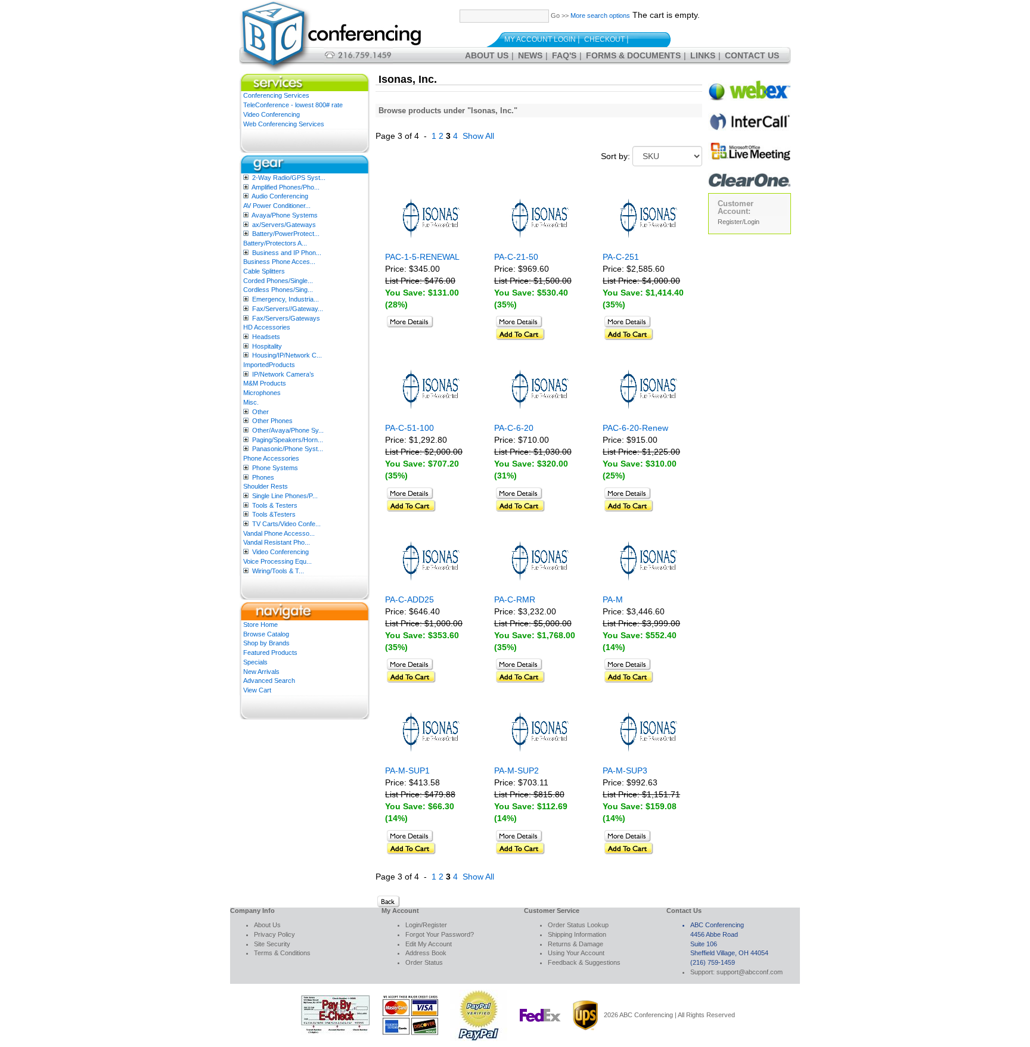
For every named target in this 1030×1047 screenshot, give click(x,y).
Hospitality (267, 346)
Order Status (424, 962)
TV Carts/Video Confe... (286, 523)
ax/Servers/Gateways (284, 224)
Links (702, 55)
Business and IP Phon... (286, 252)
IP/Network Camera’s (283, 374)
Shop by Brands (266, 643)
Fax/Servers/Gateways (286, 318)
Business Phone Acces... (279, 261)
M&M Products (264, 383)
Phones (263, 477)
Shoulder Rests (265, 486)
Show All (478, 136)
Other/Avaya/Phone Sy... (288, 430)
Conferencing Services (276, 95)
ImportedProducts (269, 364)
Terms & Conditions (282, 952)
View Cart (257, 690)
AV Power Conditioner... (277, 205)
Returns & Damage (575, 943)
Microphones (262, 392)
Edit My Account (428, 943)
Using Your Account (576, 952)
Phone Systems (275, 467)
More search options (600, 15)
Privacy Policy (274, 934)
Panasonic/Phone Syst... (287, 448)
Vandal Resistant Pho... (276, 542)
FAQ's (564, 55)
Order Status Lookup (578, 924)
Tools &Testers (274, 514)
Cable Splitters (264, 271)
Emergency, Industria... (285, 299)
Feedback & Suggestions (584, 962)
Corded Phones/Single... (278, 280)
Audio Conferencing (280, 196)
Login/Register (426, 924)
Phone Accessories (271, 458)
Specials (255, 662)
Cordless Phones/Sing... (278, 289)
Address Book (425, 952)
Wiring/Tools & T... (278, 570)
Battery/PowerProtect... (285, 233)
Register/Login (738, 221)
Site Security (272, 943)
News (530, 55)
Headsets (266, 336)
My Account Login (540, 39)
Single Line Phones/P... (285, 495)
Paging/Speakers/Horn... (287, 439)
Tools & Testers (274, 505)
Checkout (604, 39)
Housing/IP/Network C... (287, 355)
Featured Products (270, 652)
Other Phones (272, 420)
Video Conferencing (271, 114)
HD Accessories (266, 327)
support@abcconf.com (749, 971)
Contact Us (752, 55)
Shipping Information (577, 934)
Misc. (251, 402)
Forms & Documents (633, 55)
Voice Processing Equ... (277, 561)
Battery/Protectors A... (275, 243)
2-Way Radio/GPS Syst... (288, 177)
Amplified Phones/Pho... (285, 187)
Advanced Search (269, 680)
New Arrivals (261, 671)
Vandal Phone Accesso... (279, 533)
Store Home (260, 624)
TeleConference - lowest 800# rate (293, 104)
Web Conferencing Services (283, 124)
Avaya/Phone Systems (285, 215)
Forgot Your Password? (439, 934)
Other (260, 411)
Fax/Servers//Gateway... (287, 308)
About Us (486, 55)
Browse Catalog (266, 634)
